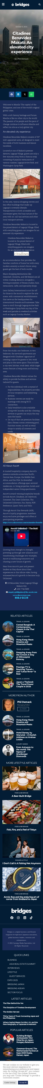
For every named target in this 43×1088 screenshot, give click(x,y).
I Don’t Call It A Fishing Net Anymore (22, 863)
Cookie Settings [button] (9, 1082)
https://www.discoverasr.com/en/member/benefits (22, 522)
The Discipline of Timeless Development (19, 1008)
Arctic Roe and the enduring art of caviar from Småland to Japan (21, 898)
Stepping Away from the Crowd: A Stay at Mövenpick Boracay (26, 655)
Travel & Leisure (23, 621)
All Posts (23, 709)
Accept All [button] (23, 1082)
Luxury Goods (22, 744)
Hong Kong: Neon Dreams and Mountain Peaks (24, 641)
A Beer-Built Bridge (21, 796)
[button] (11, 94)
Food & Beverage (21, 793)
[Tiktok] (31, 918)
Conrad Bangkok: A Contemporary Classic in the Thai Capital (25, 628)
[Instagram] (18, 918)
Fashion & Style (21, 860)
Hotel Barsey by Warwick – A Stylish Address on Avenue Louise (26, 736)
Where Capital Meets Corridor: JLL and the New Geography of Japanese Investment (20, 1023)
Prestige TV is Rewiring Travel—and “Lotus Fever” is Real (26, 670)
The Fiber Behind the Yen (13, 1003)
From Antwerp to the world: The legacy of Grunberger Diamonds (24, 751)
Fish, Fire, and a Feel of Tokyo (21, 829)
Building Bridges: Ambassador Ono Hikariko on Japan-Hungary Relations (25, 1039)
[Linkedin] (25, 918)
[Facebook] (12, 918)
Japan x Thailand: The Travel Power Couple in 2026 (24, 684)
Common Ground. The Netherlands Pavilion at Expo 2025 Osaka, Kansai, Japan (27, 1052)
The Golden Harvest (11, 1012)
